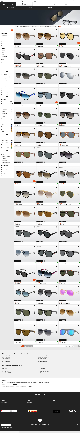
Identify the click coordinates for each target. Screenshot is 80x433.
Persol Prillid (42, 367)
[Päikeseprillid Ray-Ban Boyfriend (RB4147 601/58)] (47, 312)
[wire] (14, 411)
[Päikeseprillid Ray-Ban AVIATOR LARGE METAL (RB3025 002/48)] (69, 55)
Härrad (3, 43)
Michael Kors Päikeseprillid (43, 357)
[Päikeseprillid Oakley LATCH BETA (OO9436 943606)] (69, 332)
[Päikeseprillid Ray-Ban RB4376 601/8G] (47, 292)
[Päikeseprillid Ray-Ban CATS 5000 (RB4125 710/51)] (47, 35)
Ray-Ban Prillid (4, 367)
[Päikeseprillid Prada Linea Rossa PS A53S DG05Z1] (47, 154)
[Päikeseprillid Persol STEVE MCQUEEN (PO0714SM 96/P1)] (25, 154)
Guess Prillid (42, 368)
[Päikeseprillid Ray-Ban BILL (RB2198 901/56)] (47, 95)
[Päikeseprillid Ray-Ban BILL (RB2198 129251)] (25, 35)
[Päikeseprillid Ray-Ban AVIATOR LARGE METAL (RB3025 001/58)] (69, 193)
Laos (3, 54)
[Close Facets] (7, 26)
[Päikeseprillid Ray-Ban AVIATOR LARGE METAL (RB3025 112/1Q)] (69, 292)
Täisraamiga (4, 109)
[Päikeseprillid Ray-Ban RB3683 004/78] (47, 332)
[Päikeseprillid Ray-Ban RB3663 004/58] (47, 75)
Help (54, 400)
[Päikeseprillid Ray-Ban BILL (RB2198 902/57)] (47, 134)
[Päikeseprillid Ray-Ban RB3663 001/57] (47, 213)
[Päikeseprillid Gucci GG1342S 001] (47, 233)
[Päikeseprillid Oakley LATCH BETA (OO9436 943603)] (47, 55)
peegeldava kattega (6, 162)
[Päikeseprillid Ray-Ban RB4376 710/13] (25, 114)
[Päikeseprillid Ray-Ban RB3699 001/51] (25, 213)
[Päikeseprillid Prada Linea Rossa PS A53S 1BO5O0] (69, 174)
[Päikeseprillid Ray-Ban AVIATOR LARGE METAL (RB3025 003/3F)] (25, 253)
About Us (3, 400)
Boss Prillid (42, 369)
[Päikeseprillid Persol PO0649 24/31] (69, 213)
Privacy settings (4, 402)
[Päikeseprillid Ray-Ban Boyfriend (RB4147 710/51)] (25, 134)
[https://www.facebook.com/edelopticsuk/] (70, 411)
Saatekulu (29, 403)
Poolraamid (4, 113)
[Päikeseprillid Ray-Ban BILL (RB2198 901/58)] (25, 312)
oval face (4, 118)
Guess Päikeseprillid (42, 358)
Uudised (3, 50)
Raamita (3, 111)
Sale (3, 52)
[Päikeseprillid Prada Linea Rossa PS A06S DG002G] (47, 253)
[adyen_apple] (11, 411)
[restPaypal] (8, 411)
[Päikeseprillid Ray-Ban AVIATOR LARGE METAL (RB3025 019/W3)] (69, 75)
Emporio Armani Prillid (6, 372)
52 (72, 346)
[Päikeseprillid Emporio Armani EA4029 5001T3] (69, 233)
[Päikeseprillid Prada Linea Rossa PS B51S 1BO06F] (25, 55)
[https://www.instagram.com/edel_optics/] (72, 411)
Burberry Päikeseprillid (42, 361)
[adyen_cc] (2, 411)
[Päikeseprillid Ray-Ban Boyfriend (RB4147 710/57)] (25, 332)
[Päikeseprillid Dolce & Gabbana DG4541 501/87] (25, 272)
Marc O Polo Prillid (5, 371)
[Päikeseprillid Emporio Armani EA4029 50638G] (69, 154)
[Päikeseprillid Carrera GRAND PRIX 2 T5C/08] (25, 95)
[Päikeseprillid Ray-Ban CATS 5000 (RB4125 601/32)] (25, 193)
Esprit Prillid (42, 372)
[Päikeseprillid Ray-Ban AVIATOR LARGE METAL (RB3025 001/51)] (69, 312)
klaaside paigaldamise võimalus (6, 157)
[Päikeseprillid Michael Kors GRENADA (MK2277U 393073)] (25, 174)
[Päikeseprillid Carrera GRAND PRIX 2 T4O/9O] (47, 272)
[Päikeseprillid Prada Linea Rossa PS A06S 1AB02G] (25, 233)
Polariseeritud (4, 160)
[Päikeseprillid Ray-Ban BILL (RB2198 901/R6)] (69, 35)
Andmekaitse (5, 427)
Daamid (3, 41)
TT (1, 427)
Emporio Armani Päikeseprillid (44, 355)
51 (69, 346)
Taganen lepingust (6, 424)
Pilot (3, 101)
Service (28, 400)
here (31, 386)
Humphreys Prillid (5, 369)
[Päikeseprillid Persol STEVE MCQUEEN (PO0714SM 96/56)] (69, 134)
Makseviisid (29, 402)
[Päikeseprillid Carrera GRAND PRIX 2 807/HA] (47, 174)
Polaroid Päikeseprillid (6, 361)
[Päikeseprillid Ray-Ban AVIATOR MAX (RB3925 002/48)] (69, 95)
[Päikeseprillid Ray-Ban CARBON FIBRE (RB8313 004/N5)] (47, 114)
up (78, 424)
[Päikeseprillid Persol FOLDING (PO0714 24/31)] (69, 272)
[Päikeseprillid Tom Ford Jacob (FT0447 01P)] (25, 292)
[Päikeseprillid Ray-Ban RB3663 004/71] (25, 75)
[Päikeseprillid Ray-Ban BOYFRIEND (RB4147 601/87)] (69, 253)
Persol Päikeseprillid (6, 358)
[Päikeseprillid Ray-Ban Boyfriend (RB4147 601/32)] (69, 114)
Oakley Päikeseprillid (6, 357)
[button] (8, 4)
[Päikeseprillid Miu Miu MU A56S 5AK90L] (47, 193)
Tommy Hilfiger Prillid (44, 371)
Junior (3, 45)
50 (66, 346)
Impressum (10, 427)
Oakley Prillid (4, 368)
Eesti (73, 0)
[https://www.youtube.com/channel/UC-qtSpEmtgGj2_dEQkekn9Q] (75, 411)
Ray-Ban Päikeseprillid (6, 355)
